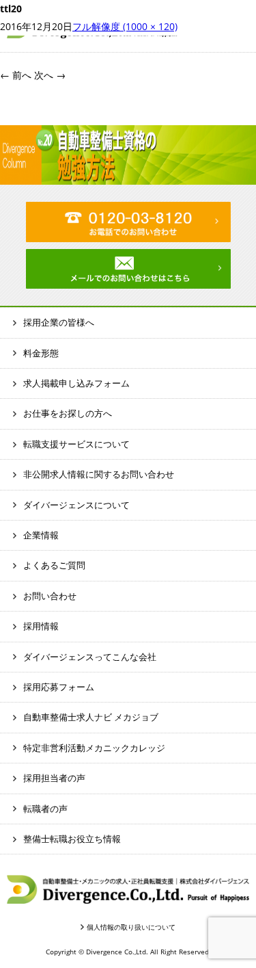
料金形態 (41, 353)
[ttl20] (128, 175)
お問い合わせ (49, 596)
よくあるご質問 (54, 565)
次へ (50, 74)
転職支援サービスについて (76, 444)
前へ (15, 74)
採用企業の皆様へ (58, 322)
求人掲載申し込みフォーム (76, 383)
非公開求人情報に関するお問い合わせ (98, 474)
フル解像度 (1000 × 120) (124, 26)
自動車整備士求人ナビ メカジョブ (90, 717)
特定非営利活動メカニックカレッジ (94, 748)
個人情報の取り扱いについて (131, 927)
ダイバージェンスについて (76, 505)
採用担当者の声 (54, 778)
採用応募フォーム (58, 687)
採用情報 (41, 626)
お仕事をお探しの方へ (67, 413)
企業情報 (41, 535)
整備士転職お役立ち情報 (72, 839)
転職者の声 (45, 808)
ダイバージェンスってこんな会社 (89, 657)
